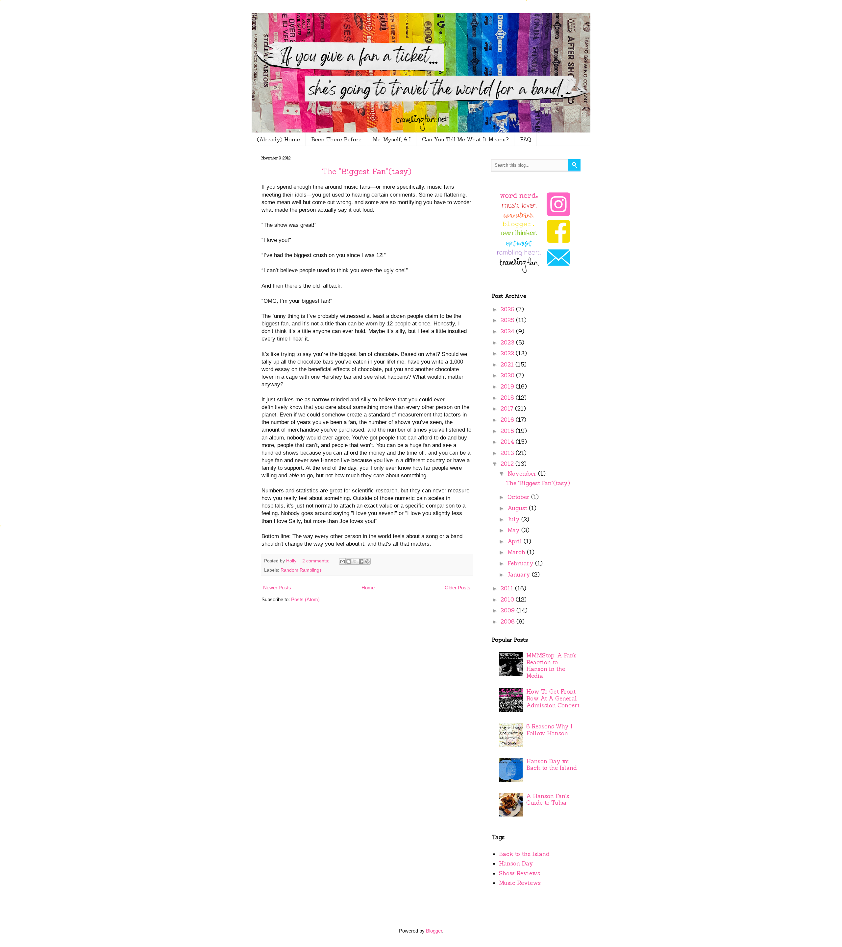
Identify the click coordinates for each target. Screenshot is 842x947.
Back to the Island (524, 854)
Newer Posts (277, 587)
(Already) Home (278, 139)
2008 (508, 621)
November (523, 473)
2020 (508, 375)
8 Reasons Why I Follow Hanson (549, 730)
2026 (508, 309)
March (517, 552)
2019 (508, 386)
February (521, 563)
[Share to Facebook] (361, 561)
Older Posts (457, 587)
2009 (508, 610)
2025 (508, 320)
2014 (508, 441)
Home (368, 587)
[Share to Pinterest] (367, 561)
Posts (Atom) (305, 599)
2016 (508, 419)
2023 (508, 342)
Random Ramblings (301, 570)
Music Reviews (520, 883)
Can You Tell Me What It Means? (465, 139)
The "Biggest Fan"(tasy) (366, 171)
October (519, 497)
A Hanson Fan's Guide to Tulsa (547, 800)
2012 (508, 463)
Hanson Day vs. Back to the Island (551, 765)
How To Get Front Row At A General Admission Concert (553, 698)
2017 (508, 408)
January (520, 574)
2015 (508, 431)
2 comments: (316, 560)
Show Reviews (519, 873)
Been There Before (336, 139)
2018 (508, 397)
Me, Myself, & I (392, 139)
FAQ (525, 139)
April (516, 541)
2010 (508, 599)
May (514, 530)
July (514, 519)
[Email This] (342, 561)
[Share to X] (355, 561)
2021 (508, 364)
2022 (508, 353)
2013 (508, 453)
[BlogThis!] (348, 561)
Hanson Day (516, 863)
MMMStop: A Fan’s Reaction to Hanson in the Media (551, 665)
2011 (508, 588)
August (518, 508)
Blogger (434, 931)
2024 (508, 331)
